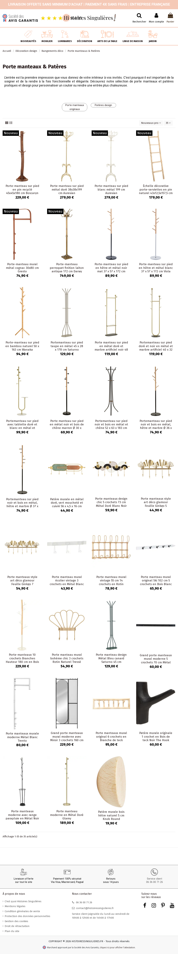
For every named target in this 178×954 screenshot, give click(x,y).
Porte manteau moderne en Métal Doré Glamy (66, 814)
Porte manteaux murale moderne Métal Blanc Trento (22, 737)
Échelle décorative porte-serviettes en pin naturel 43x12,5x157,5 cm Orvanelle (156, 191)
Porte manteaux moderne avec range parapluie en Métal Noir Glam (22, 816)
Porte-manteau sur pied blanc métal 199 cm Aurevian (111, 189)
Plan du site (12, 931)
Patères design (103, 105)
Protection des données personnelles (27, 916)
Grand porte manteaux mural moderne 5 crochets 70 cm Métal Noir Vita (156, 660)
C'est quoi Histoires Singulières (23, 901)
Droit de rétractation (17, 926)
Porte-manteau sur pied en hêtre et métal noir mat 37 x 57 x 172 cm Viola (111, 269)
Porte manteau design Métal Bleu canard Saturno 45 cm (111, 658)
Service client (154, 878)
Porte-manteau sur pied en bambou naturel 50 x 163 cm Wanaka (22, 346)
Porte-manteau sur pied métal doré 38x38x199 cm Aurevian (67, 189)
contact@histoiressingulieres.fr (95, 908)
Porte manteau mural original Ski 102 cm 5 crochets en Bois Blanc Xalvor (156, 582)
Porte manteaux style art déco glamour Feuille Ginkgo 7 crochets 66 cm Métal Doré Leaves (22, 584)
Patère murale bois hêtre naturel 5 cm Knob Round (111, 815)
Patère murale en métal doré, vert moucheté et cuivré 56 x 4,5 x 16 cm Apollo (67, 504)
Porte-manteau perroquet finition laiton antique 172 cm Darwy (67, 267)
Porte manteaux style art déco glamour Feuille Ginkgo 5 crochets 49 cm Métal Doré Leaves (156, 506)
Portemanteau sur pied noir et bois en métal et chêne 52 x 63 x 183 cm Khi (111, 426)
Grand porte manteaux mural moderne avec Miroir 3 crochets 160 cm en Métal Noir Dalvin (66, 738)
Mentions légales (15, 906)
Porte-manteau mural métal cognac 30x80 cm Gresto (22, 267)
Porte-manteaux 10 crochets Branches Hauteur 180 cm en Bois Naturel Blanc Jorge (22, 660)
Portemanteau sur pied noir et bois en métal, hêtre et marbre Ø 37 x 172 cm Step (22, 504)
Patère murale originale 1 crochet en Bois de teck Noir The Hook (155, 736)
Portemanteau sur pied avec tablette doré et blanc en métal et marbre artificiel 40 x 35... (22, 428)
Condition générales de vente (22, 911)
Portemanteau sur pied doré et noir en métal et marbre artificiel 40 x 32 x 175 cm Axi (156, 348)
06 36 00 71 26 (154, 882)
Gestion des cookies (16, 921)
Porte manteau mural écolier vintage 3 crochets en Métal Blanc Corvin (67, 582)
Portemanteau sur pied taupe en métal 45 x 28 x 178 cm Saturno (67, 346)
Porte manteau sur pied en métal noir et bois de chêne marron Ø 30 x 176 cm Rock (67, 426)
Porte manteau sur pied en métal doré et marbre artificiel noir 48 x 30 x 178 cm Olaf (111, 348)
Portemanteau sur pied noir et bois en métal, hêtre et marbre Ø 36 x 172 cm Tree (156, 426)
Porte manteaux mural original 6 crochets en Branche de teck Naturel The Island (111, 738)
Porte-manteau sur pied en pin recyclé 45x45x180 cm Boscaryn (22, 189)
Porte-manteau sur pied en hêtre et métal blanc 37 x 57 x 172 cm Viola (156, 267)
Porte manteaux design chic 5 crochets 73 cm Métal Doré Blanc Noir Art (111, 504)
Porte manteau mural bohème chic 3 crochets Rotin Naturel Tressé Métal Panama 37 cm (66, 660)
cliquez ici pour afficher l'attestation (117, 947)
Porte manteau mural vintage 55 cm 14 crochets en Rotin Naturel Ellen (111, 582)
